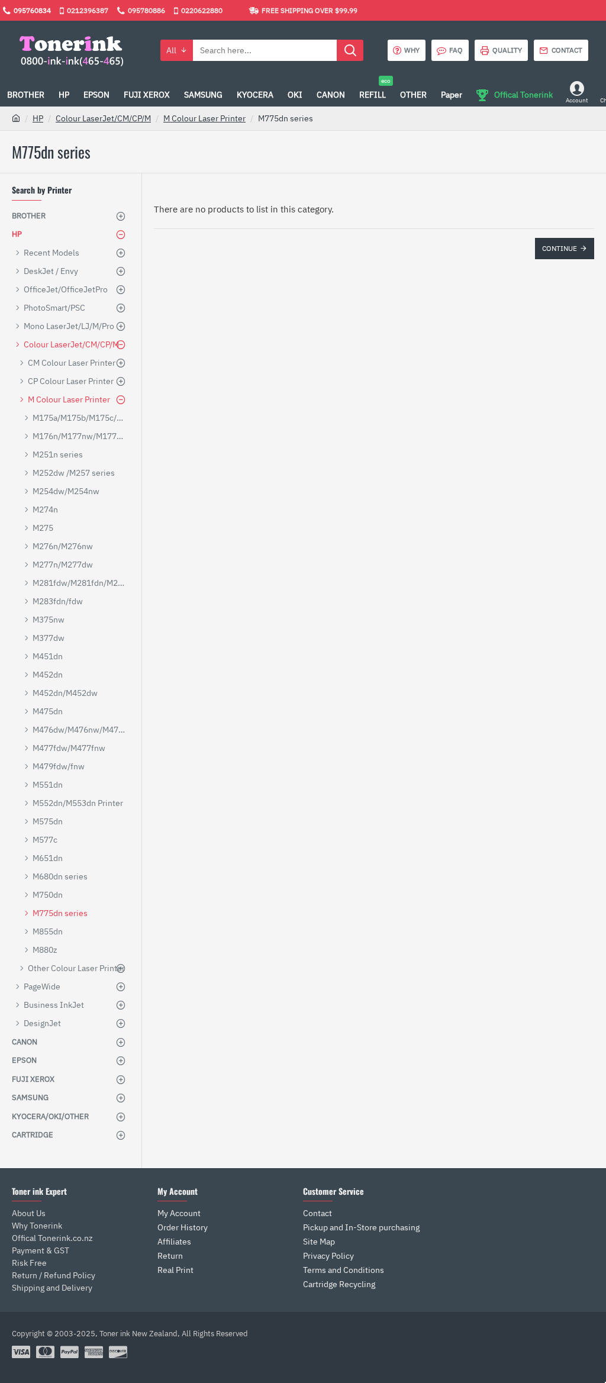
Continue (559, 248)
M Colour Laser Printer (204, 118)
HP (38, 118)
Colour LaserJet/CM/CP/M (103, 118)
